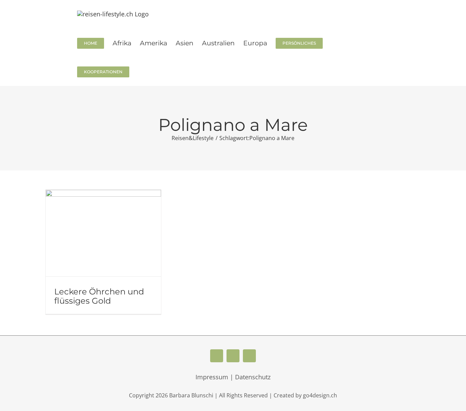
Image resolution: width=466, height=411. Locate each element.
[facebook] (216, 355)
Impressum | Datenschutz (233, 377)
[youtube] (233, 355)
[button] (140, 71)
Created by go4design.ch (305, 395)
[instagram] (249, 355)
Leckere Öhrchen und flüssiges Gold (99, 296)
